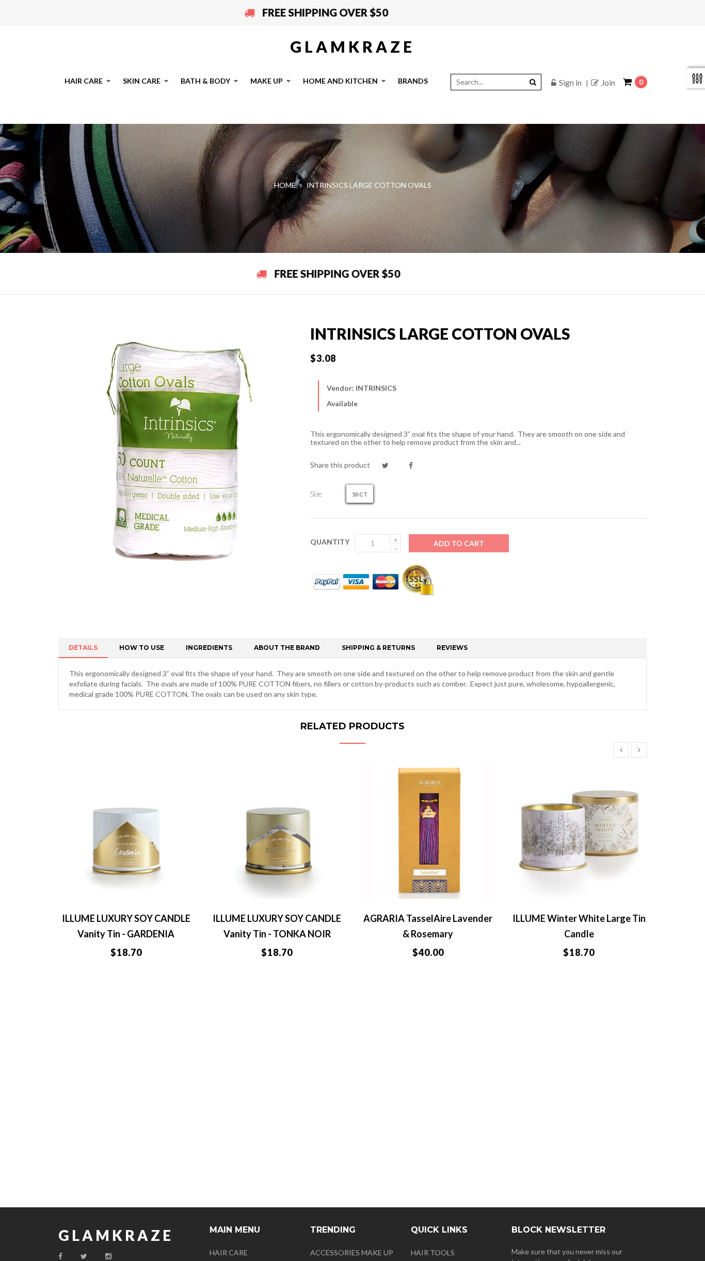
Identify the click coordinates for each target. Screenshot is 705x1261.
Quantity (329, 541)
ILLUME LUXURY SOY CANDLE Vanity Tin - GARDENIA (126, 926)
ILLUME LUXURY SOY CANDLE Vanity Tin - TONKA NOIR (277, 926)
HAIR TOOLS (433, 1252)
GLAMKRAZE (352, 46)
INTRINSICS (376, 388)
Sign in (570, 82)
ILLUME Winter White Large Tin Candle (579, 926)
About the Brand (287, 647)
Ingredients (209, 647)
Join (608, 82)
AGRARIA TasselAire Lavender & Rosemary (427, 926)
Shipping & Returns (378, 647)
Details (83, 647)
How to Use (141, 647)
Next (639, 750)
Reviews (452, 647)
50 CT (359, 494)
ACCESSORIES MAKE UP (351, 1252)
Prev (621, 750)
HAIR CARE (229, 1252)
